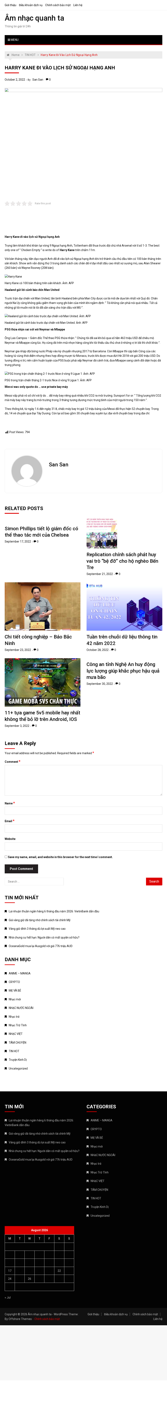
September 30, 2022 (100, 683)
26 (29, 1278)
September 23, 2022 (18, 650)
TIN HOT (14, 1051)
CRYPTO (14, 982)
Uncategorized (18, 1068)
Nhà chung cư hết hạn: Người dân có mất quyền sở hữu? (44, 937)
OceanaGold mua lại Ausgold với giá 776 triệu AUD (41, 946)
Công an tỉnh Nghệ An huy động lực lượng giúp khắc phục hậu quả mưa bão (123, 671)
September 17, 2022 (18, 541)
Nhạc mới (15, 999)
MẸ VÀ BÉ (15, 990)
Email (9, 821)
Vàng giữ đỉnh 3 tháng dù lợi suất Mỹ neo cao (37, 928)
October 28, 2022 (98, 650)
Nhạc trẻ (14, 1016)
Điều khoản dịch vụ (31, 5)
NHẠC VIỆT (16, 1033)
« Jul (8, 1297)
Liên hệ (77, 5)
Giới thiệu (10, 5)
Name (10, 803)
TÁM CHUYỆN (17, 1042)
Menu (14, 39)
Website (10, 839)
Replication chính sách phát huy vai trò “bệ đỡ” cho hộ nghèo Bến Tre (122, 561)
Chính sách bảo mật (58, 5)
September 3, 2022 (17, 725)
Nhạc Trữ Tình (18, 1025)
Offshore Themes (20, 1319)
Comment (12, 761)
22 (59, 1270)
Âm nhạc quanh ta (34, 18)
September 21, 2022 (100, 574)
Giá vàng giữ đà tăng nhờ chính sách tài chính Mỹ (39, 920)
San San (37, 79)
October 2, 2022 (15, 79)
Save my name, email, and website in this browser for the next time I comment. (60, 857)
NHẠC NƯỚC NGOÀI (21, 1008)
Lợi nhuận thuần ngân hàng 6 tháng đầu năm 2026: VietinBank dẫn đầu (54, 911)
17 (9, 1270)
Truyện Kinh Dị (18, 1059)
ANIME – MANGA (20, 973)
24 (9, 1278)
